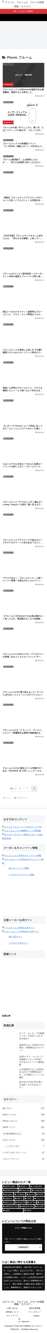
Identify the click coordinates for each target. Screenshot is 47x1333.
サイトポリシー (34, 1312)
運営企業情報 (34, 1308)
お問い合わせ (12, 1308)
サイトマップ (12, 1316)
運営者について (12, 1312)
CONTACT (23, 1247)
